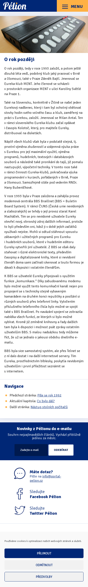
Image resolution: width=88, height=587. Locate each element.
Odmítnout (44, 565)
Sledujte (45, 494)
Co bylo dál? (46, 401)
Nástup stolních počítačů (49, 407)
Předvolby (44, 577)
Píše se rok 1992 (49, 395)
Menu (76, 6)
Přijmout (44, 553)
